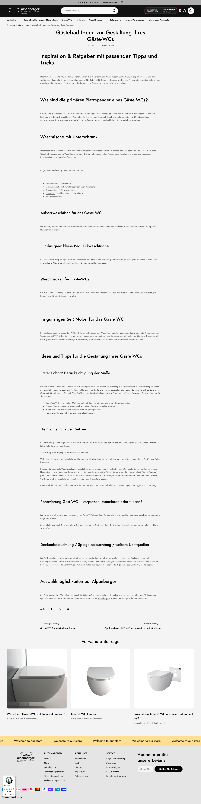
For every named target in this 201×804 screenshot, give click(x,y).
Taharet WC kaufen (83, 714)
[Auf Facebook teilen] (51, 609)
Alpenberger (103, 598)
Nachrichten (23, 25)
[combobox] (89, 10)
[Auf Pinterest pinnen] (68, 609)
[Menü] (13, 777)
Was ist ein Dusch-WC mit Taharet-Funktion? (36, 714)
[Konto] (184, 10)
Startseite (11, 25)
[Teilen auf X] (60, 609)
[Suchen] (114, 10)
